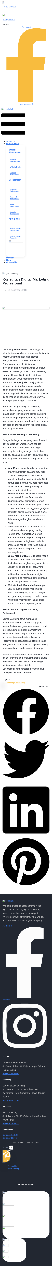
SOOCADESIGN (10, 1135)
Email (6, 1147)
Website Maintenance (14, 174)
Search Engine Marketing (15, 237)
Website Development (15, 160)
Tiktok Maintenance (14, 205)
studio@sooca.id (9, 20)
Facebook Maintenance (14, 198)
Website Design (15, 167)
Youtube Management (14, 213)
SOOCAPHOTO (10, 1138)
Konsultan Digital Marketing (14, 682)
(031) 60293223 (11, 1123)
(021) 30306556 (11, 1073)
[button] (13, 124)
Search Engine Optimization (15, 229)
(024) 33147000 (11, 1100)
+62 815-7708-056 (9, 7)
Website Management (15, 151)
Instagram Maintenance (14, 190)
